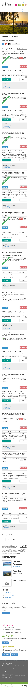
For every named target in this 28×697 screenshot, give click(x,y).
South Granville (19, 580)
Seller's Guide (8, 594)
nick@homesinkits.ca (7, 663)
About (26, 2)
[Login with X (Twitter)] (9, 44)
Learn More (6, 613)
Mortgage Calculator (10, 595)
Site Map (10, 677)
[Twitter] (16, 5)
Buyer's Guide (8, 592)
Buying (21, 9)
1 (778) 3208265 (6, 86)
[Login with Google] (6, 44)
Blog (22, 11)
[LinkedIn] (23, 5)
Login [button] (16, 44)
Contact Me (17, 11)
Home (2, 9)
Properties (7, 9)
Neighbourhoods (15, 9)
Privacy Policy (5, 677)
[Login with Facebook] (3, 44)
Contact (17, 2)
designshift (4, 679)
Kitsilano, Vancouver (17, 563)
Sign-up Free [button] (6, 654)
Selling (2, 11)
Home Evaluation (9, 11)
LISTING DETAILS (6, 79)
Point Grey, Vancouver (17, 572)
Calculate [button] (5, 642)
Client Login (22, 2)
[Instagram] (26, 5)
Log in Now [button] (14, 654)
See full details (16, 566)
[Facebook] (19, 5)
